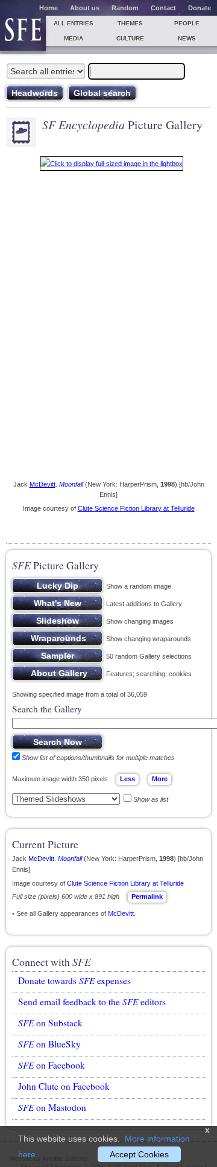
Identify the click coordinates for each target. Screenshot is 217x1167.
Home (48, 7)
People (187, 23)
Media (73, 38)
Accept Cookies (139, 1154)
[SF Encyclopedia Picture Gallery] (111, 166)
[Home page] (23, 33)
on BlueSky (49, 1044)
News (187, 38)
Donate (199, 7)
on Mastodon (52, 1107)
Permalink (147, 896)
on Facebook (51, 1065)
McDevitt (42, 484)
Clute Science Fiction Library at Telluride (136, 508)
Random (125, 7)
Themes (130, 23)
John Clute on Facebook (64, 1086)
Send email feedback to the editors (92, 1002)
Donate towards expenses (74, 980)
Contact (163, 7)
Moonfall (71, 484)
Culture (130, 38)
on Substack (50, 1023)
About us (84, 7)
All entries (73, 23)
